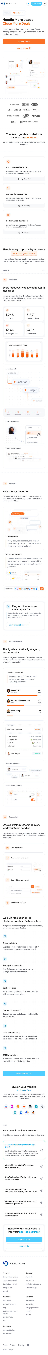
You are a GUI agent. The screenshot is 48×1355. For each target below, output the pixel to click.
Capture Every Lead (10, 1281)
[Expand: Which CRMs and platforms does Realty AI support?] (41, 1166)
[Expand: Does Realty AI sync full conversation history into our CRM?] (41, 1190)
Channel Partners (9, 1304)
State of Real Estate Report (10, 1312)
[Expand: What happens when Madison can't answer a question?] (41, 1202)
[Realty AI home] (8, 3)
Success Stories (9, 1330)
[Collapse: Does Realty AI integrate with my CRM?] (41, 1150)
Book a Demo (24, 42)
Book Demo (36, 4)
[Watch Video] (28, 4)
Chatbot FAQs (8, 1317)
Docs (4, 1321)
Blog (4, 1308)
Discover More (22, 1073)
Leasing (28, 1311)
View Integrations (16, 625)
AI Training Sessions (33, 1284)
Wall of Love (7, 1334)
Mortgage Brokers (32, 1308)
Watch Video (22, 48)
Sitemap (21, 1345)
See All (5, 1291)
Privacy (12, 1345)
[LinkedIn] (28, 1345)
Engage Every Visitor (10, 1277)
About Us (29, 1277)
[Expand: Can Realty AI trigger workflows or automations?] (41, 1214)
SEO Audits (30, 1281)
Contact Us (24, 1246)
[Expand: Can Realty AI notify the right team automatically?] (41, 1178)
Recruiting (30, 1304)
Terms (5, 1345)
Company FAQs (31, 1288)
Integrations (7, 1288)
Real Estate (30, 1301)
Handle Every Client (10, 1284)
